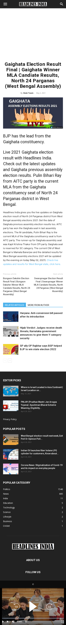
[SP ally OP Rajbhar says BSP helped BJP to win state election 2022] (10, 349)
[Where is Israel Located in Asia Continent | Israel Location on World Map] (10, 391)
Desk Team (28, 93)
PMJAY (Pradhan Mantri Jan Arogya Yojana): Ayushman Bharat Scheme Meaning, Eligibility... (39, 405)
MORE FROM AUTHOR (38, 305)
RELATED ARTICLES (14, 305)
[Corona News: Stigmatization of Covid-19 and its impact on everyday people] (10, 469)
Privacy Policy (10, 419)
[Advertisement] (33, 36)
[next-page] (10, 361)
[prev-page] (5, 361)
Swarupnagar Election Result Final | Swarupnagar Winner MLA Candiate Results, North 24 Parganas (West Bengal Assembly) (48, 285)
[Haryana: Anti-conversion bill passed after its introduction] (10, 316)
